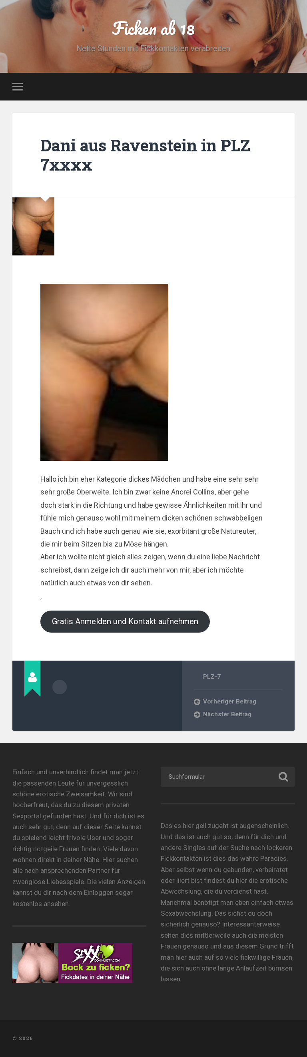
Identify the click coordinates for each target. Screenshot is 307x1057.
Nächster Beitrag (227, 714)
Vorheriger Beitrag (229, 701)
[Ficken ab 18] (153, 1038)
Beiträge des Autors (59, 687)
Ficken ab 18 (153, 28)
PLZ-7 (212, 676)
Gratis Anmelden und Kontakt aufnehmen (125, 621)
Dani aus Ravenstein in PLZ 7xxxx (145, 155)
